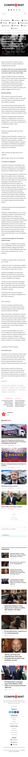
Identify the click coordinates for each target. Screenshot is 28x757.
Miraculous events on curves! (9, 486)
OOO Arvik (23, 387)
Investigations (14, 717)
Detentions (12, 387)
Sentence (4, 389)
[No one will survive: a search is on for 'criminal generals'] (5, 564)
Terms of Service (14, 732)
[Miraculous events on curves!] (14, 477)
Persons (14, 721)
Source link (4, 381)
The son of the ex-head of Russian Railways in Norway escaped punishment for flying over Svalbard (7, 403)
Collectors (14, 385)
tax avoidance (12, 391)
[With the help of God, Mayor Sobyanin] (14, 498)
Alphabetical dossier (14, 723)
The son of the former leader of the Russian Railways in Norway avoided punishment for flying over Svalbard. (20, 403)
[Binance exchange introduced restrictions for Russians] (14, 455)
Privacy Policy (14, 734)
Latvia (17, 387)
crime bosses (22, 389)
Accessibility (14, 730)
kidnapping (4, 391)
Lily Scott (8, 51)
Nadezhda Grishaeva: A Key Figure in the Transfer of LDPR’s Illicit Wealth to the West (18, 555)
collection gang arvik (12, 389)
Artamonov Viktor (6, 385)
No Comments (22, 51)
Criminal (14, 719)
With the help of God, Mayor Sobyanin (11, 506)
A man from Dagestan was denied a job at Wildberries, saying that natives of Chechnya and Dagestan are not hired (13, 441)
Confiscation (20, 385)
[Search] (25, 13)
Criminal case (5, 387)
